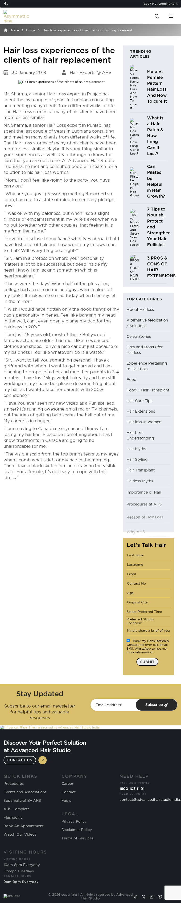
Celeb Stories (139, 336)
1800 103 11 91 (131, 789)
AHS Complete (17, 809)
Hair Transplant (141, 470)
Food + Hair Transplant (148, 390)
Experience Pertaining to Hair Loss (147, 366)
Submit (147, 662)
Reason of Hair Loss (145, 512)
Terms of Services (77, 838)
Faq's (66, 800)
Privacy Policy (74, 821)
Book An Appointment (24, 826)
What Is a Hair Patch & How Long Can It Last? (155, 135)
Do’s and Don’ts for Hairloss (145, 350)
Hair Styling (137, 459)
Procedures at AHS (144, 502)
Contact (69, 792)
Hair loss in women (144, 422)
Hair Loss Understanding (140, 435)
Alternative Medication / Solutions (147, 323)
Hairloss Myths (140, 480)
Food (131, 379)
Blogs (30, 30)
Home (14, 30)
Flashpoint (13, 817)
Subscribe (154, 705)
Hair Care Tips (139, 401)
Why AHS (136, 523)
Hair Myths (136, 449)
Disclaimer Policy (77, 830)
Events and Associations (25, 792)
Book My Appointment (160, 3)
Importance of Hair (144, 491)
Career (67, 783)
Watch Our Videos (20, 834)
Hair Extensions (141, 411)
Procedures (14, 783)
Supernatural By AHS (22, 800)
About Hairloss (140, 309)
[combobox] (148, 612)
